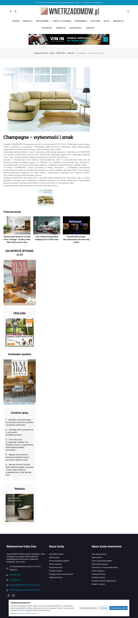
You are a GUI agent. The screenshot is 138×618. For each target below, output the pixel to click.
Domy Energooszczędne (59, 561)
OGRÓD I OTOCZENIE (62, 21)
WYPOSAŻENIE (42, 21)
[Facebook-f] (10, 11)
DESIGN (16, 21)
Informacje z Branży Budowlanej (105, 567)
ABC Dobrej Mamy (56, 554)
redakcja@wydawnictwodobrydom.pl (25, 585)
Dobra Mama (54, 557)
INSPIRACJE (118, 21)
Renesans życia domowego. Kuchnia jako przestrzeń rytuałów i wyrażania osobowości (19, 422)
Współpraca (76, 28)
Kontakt (90, 28)
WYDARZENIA (80, 21)
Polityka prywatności (17, 613)
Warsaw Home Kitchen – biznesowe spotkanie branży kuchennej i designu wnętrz (17, 457)
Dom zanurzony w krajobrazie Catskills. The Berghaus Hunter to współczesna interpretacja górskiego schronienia (19, 444)
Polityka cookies (31, 613)
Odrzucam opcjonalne (89, 608)
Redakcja (60, 28)
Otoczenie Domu (56, 567)
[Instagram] (15, 11)
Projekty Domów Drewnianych (61, 574)
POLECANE (95, 21)
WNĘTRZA (27, 21)
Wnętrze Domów (55, 577)
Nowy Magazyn (55, 564)
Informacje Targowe (100, 564)
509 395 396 (15, 575)
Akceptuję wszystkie (118, 608)
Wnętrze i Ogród (98, 584)
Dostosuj (104, 608)
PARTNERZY (47, 28)
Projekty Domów (55, 571)
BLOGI (106, 21)
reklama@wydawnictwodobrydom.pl (25, 590)
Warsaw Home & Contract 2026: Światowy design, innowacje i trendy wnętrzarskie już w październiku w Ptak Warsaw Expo (19, 469)
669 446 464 (15, 580)
